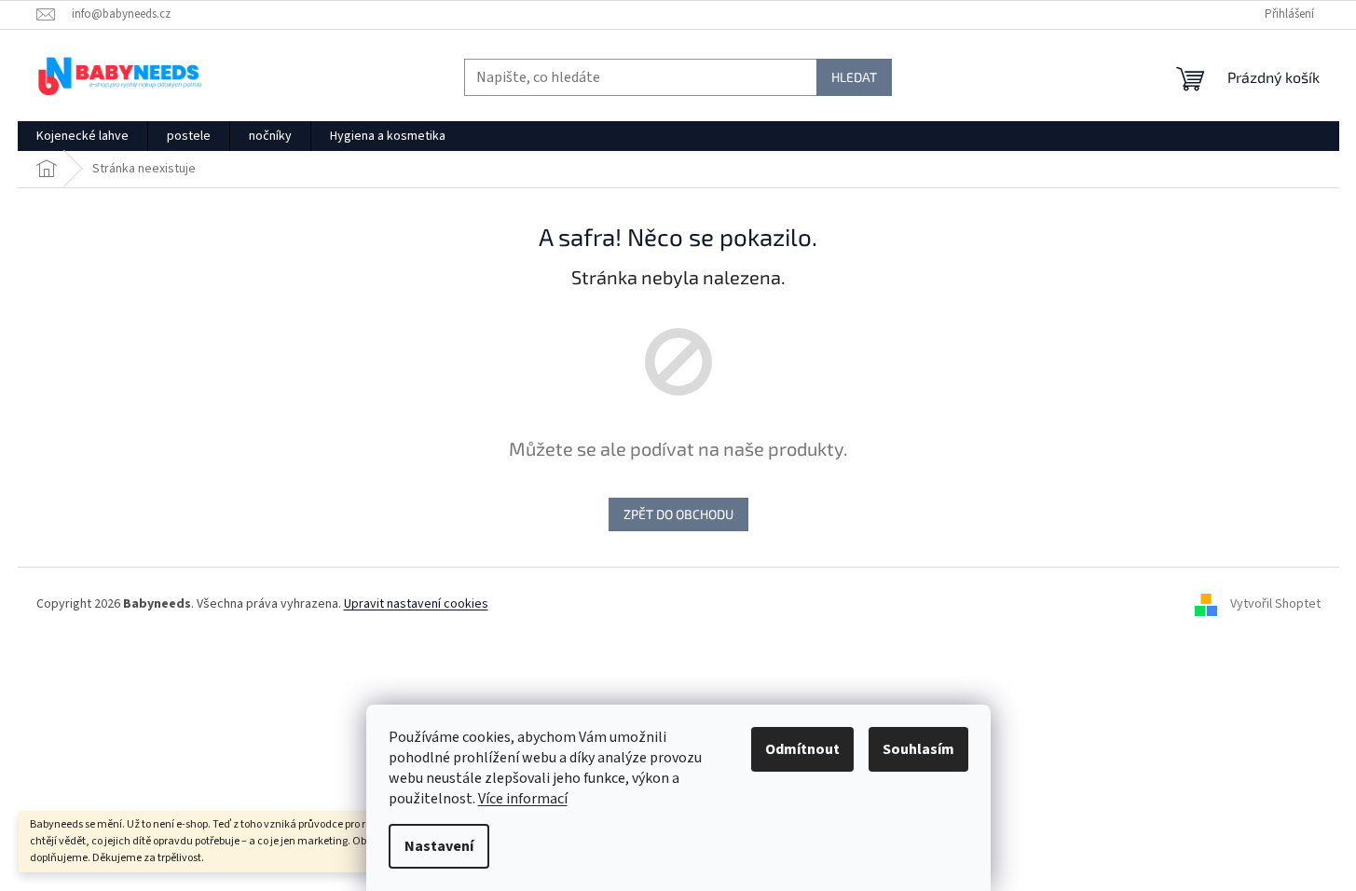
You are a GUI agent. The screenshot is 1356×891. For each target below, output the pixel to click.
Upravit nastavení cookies (416, 604)
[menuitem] (82, 136)
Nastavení (438, 846)
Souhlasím (918, 749)
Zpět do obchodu (678, 514)
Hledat (854, 77)
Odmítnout (802, 749)
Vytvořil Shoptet (1275, 604)
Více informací (523, 798)
